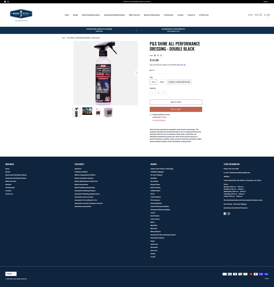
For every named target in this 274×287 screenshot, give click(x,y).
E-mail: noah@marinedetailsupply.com (237, 172)
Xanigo (152, 253)
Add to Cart (176, 102)
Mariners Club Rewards (152, 15)
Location (180, 15)
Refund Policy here (241, 208)
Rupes (152, 241)
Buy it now (176, 109)
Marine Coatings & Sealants (84, 178)
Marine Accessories (81, 184)
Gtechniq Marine (156, 203)
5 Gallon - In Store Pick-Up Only (179, 82)
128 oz (162, 82)
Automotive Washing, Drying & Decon (87, 194)
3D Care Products (156, 175)
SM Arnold (154, 247)
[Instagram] (8, 1)
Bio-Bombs (154, 181)
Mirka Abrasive (155, 231)
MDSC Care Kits (134, 15)
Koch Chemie (154, 216)
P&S (153, 70)
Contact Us (191, 15)
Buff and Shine (155, 187)
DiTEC (152, 194)
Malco (152, 222)
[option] (105, 73)
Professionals (168, 15)
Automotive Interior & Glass (84, 197)
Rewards (8, 184)
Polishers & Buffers (81, 172)
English (265, 1)
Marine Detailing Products (91, 15)
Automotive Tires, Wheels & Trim (86, 200)
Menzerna (153, 228)
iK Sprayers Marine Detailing (160, 209)
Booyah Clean (155, 184)
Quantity (153, 88)
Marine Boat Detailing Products (16, 175)
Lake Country (154, 219)
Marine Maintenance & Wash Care (86, 181)
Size (151, 77)
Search (267, 278)
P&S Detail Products (157, 238)
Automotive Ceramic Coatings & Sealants (89, 203)
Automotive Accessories (83, 206)
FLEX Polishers (155, 197)
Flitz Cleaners (155, 200)
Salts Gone (154, 244)
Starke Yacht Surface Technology (161, 169)
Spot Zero (153, 250)
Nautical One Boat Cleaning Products (163, 235)
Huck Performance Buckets (159, 206)
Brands (75, 15)
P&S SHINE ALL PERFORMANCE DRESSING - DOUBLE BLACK (83, 38)
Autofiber (153, 178)
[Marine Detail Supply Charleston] (21, 15)
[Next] (137, 73)
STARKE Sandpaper (157, 172)
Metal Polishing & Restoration (85, 187)
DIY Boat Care (204, 15)
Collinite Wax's (155, 191)
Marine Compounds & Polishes (85, 175)
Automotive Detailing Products (114, 15)
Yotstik (152, 257)
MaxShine (153, 225)
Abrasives (78, 169)
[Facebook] (5, 1)
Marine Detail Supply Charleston (18, 279)
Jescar (152, 213)
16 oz (153, 82)
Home (67, 15)
